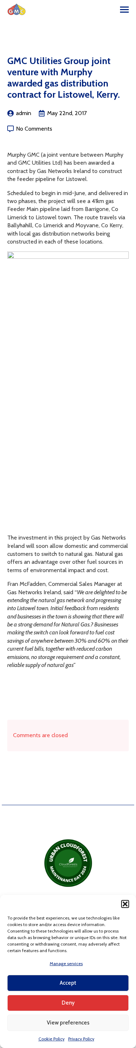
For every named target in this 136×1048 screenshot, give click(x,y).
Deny (68, 1003)
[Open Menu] (124, 9)
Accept (68, 983)
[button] (125, 904)
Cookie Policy (51, 1038)
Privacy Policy (81, 1038)
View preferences (68, 1022)
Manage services (66, 963)
